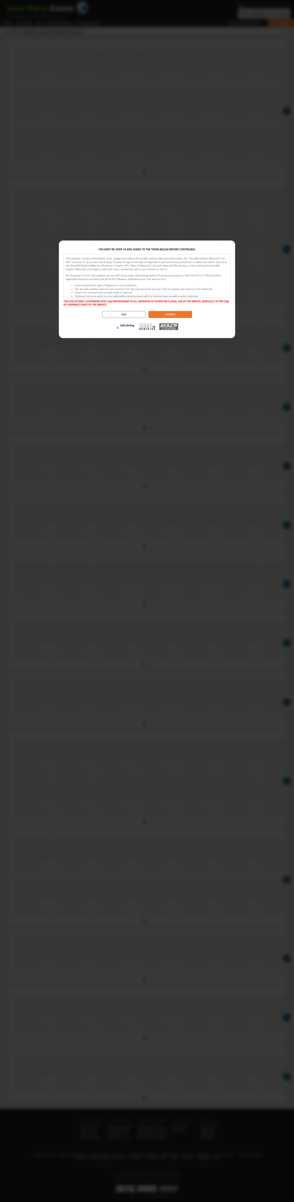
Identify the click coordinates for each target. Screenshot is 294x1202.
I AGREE (170, 314)
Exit (124, 314)
